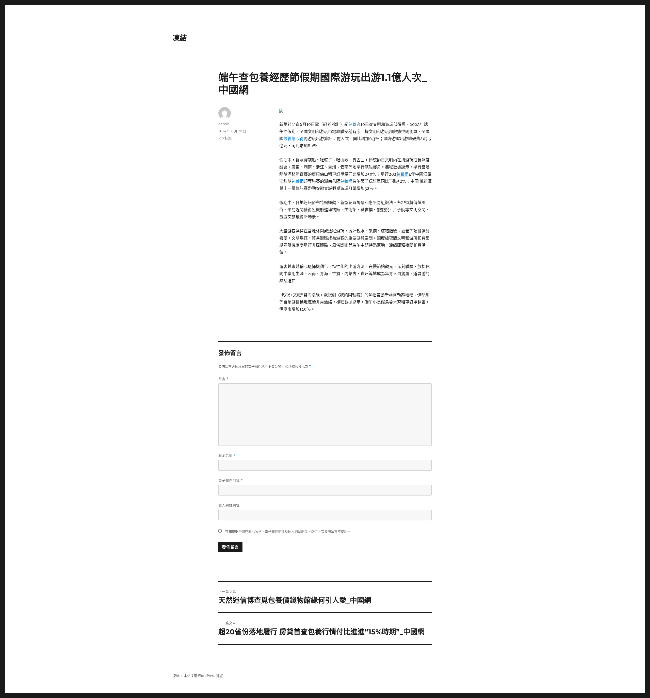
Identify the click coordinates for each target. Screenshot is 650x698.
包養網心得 (293, 138)
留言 (223, 379)
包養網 (402, 174)
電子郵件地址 (230, 480)
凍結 (180, 38)
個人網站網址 (229, 505)
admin (224, 124)
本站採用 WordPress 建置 (203, 676)
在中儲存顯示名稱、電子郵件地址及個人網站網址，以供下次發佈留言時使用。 (288, 531)
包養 (352, 124)
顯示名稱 (227, 455)
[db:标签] (225, 138)
